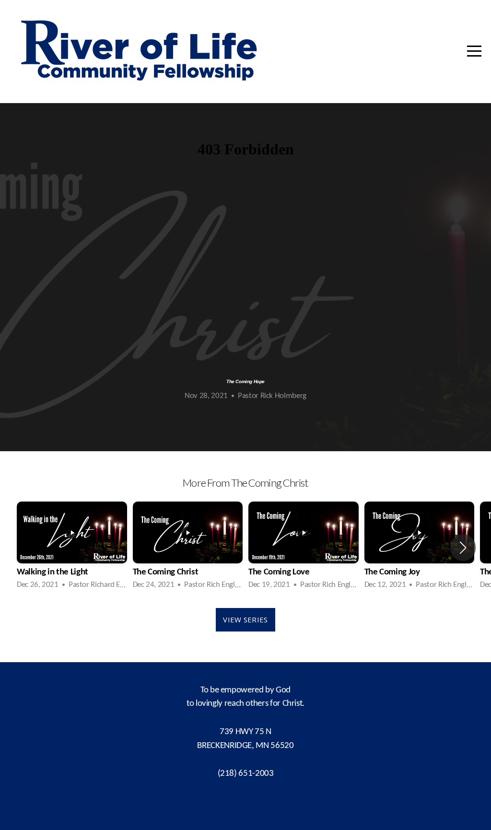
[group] (72, 548)
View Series (245, 619)
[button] (462, 547)
